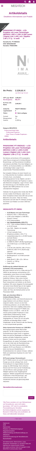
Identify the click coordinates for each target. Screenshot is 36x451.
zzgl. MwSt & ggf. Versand (21, 93)
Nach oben (18, 419)
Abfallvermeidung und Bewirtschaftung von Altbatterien (15, 434)
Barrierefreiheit (7, 438)
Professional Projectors (13, 132)
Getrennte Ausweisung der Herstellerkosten (15, 436)
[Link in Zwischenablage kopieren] (22, 38)
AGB (4, 425)
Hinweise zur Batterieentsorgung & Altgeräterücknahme (13, 430)
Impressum (6, 423)
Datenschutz (6, 427)
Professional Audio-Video (11, 130)
